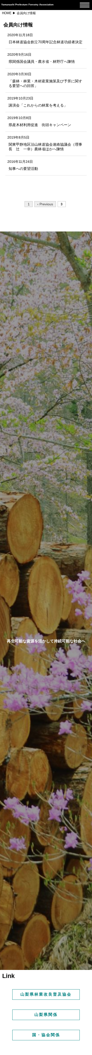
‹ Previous (45, 204)
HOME (7, 13)
